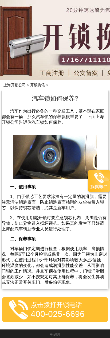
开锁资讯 (37, 85)
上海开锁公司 (14, 85)
